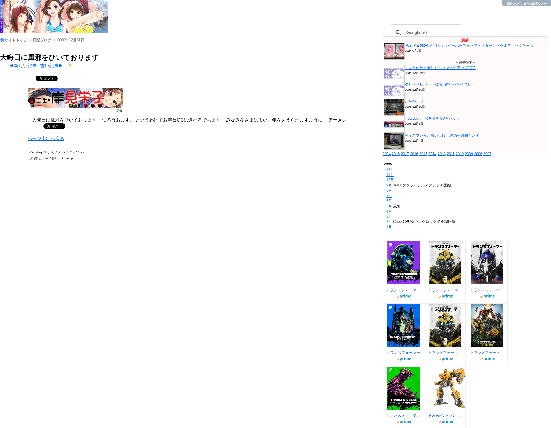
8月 (389, 190)
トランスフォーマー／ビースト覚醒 (487, 352)
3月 (389, 216)
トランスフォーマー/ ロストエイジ (403, 415)
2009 (469, 154)
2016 (414, 154)
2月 (389, 221)
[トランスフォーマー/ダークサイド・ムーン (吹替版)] (445, 325)
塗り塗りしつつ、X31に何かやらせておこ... (441, 84)
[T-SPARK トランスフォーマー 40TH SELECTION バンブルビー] (449, 388)
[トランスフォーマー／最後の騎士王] (403, 262)
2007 (487, 154)
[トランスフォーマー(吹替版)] (487, 262)
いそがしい (414, 101)
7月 (389, 196)
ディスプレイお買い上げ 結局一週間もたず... (444, 135)
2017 (405, 154)
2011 (451, 154)
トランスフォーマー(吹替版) (487, 290)
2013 (442, 154)
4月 (389, 211)
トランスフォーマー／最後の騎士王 (403, 290)
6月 (389, 201)
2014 (432, 154)
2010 (460, 154)
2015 (423, 154)
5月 (389, 206)
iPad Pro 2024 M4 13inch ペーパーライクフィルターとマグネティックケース (469, 45)
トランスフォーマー (403, 352)
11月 (390, 175)
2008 (478, 154)
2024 (387, 154)
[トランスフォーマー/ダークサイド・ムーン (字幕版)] (445, 262)
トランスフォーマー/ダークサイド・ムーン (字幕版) (445, 290)
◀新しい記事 (23, 65)
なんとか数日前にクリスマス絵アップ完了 (440, 67)
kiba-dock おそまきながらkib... (432, 118)
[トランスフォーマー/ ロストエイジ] (403, 388)
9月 (389, 185)
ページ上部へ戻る (46, 138)
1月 (389, 227)
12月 (390, 169)
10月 (390, 180)
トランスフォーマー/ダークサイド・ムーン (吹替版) (445, 352)
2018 (396, 154)
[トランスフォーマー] (403, 325)
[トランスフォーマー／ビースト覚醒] (487, 325)
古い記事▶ (51, 65)
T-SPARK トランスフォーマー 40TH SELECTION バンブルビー (445, 415)
